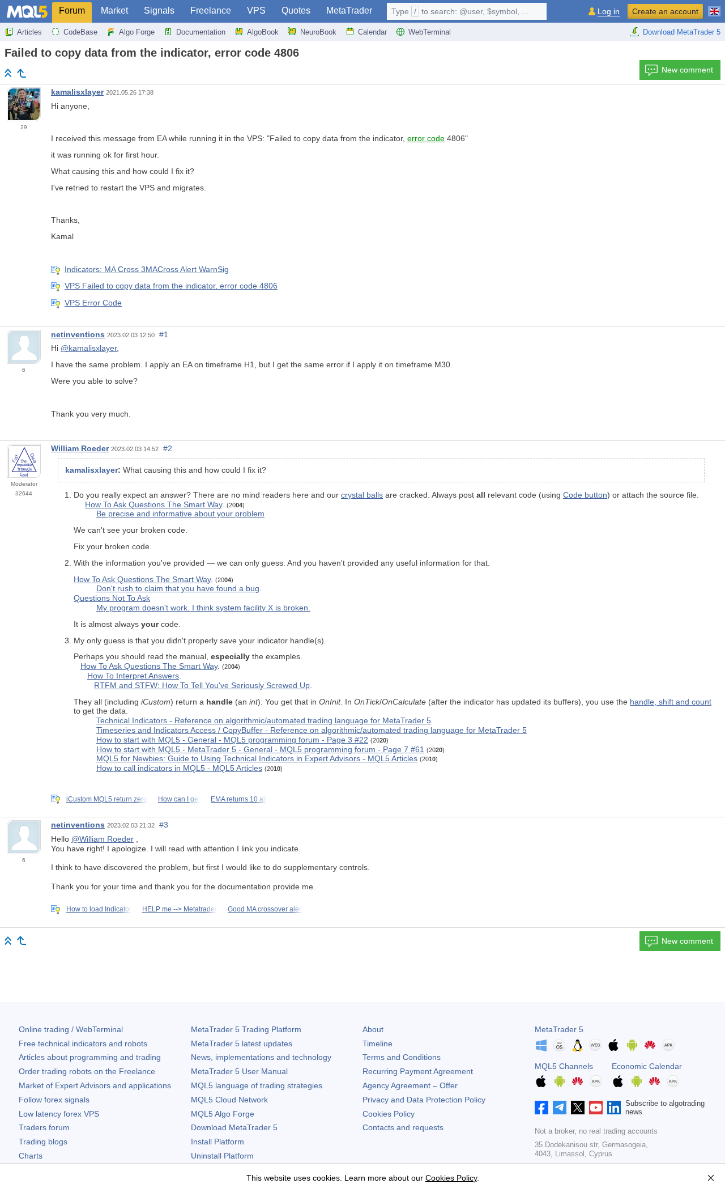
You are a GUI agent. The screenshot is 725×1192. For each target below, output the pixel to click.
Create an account (665, 11)
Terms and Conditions (401, 1057)
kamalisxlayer (77, 91)
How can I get (179, 799)
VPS (256, 10)
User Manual (239, 1071)
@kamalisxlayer (89, 348)
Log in (609, 11)
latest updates (241, 1043)
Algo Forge (137, 32)
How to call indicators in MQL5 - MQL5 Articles (179, 768)
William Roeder (80, 448)
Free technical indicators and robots (83, 1043)
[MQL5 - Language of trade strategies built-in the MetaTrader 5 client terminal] (27, 11)
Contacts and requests (402, 1127)
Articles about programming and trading (90, 1057)
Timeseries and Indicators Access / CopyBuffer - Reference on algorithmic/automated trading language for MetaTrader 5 (311, 730)
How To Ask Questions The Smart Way (153, 504)
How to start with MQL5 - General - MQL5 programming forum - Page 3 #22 (232, 739)
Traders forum (44, 1127)
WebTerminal (429, 32)
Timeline (377, 1043)
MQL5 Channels (564, 1066)
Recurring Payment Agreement (417, 1071)
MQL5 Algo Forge (222, 1113)
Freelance (210, 10)
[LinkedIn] (614, 1107)
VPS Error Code (93, 302)
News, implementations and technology (261, 1057)
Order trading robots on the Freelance (87, 1071)
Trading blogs (43, 1141)
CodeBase (80, 32)
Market (114, 10)
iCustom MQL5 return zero (106, 799)
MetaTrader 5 (559, 1029)
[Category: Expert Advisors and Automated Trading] (21, 73)
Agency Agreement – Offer (410, 1085)
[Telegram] (559, 1107)
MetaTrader (349, 10)
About (372, 1029)
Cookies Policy (388, 1113)
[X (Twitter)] (578, 1107)
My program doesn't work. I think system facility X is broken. (203, 607)
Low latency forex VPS (59, 1113)
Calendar (372, 32)
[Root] (8, 73)
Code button (585, 494)
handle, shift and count (670, 701)
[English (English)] (714, 6)
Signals (159, 10)
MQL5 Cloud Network (229, 1099)
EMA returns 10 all (239, 799)
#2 (167, 448)
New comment (687, 69)
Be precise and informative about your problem (180, 513)
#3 (163, 824)
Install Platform (217, 1141)
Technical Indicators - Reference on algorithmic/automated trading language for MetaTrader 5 (263, 720)
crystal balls (362, 494)
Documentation (200, 32)
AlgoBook (263, 32)
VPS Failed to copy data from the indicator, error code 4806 (171, 285)
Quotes (296, 10)
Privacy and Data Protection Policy (423, 1099)
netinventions (78, 334)
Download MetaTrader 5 (681, 32)
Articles (29, 32)
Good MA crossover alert (265, 909)
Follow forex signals (54, 1099)
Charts (30, 1155)
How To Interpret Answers (133, 675)
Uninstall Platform (222, 1155)
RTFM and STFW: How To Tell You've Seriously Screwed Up (202, 685)
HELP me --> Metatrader (179, 909)
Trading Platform (246, 1029)
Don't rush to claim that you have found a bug (177, 588)
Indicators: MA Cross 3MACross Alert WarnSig (147, 269)
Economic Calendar (647, 1066)
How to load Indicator (98, 909)
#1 (163, 334)
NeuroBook (318, 32)
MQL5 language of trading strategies (256, 1085)
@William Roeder (102, 838)
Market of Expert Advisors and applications (95, 1085)
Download (234, 1127)
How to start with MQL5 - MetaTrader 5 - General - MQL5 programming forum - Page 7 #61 (260, 749)
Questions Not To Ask (112, 598)
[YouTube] (596, 1107)
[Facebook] (541, 1107)
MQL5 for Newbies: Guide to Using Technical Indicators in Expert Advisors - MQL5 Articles (256, 758)
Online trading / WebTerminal (71, 1029)
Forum (72, 10)
